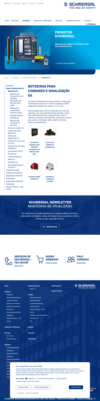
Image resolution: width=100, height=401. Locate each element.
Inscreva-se (51, 226)
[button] (8, 3)
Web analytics (62, 378)
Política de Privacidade (32, 393)
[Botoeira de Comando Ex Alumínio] (50, 166)
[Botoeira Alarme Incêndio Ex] (34, 166)
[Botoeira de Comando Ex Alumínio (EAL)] (50, 132)
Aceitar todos (76, 387)
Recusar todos (23, 387)
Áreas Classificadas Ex (30, 78)
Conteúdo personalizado (46, 378)
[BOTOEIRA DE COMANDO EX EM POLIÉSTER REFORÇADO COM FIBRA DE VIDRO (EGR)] (34, 132)
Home (6, 78)
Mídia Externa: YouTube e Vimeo (28, 381)
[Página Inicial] (79, 5)
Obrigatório (31, 378)
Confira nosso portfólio (66, 63)
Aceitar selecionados (41, 387)
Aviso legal (21, 393)
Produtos (16, 78)
